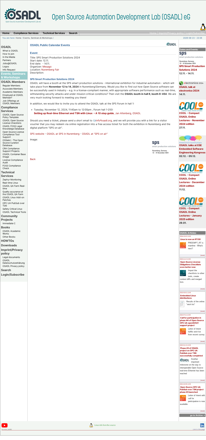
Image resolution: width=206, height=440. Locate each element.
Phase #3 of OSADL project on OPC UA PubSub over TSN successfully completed (191, 352)
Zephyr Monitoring (12, 179)
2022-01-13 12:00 (185, 345)
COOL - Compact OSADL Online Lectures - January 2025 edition (190, 214)
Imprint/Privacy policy (171, 33)
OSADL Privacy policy (13, 266)
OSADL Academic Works (12, 232)
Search (6, 270)
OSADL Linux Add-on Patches (13, 198)
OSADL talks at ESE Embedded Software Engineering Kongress (192, 149)
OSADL (6, 47)
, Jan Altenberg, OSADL (87, 113)
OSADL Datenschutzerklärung (14, 261)
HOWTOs (7, 241)
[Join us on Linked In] (202, 428)
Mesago (47, 66)
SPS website (37, 133)
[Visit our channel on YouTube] (5, 427)
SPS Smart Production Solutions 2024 (192, 68)
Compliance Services (9, 109)
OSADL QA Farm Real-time (14, 187)
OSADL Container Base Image (14, 155)
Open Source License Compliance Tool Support (13, 134)
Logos (6, 66)
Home (153, 33)
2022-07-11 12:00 (185, 315)
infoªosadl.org (104, 120)
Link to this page (199, 429)
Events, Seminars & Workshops (37, 38)
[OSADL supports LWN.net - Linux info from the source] (103, 426)
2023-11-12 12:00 (185, 259)
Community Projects (9, 217)
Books (5, 227)
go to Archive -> (197, 415)
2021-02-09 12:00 (185, 384)
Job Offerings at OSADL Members (11, 102)
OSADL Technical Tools (14, 212)
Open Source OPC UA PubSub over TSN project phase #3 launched (192, 389)
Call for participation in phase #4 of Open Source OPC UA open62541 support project (192, 321)
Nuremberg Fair (50, 69)
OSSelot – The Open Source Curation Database (13, 143)
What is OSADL (10, 50)
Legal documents (11, 257)
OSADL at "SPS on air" (95, 133)
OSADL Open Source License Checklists (13, 121)
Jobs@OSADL (10, 63)
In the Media (9, 57)
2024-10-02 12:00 (185, 236)
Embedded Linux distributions (188, 296)
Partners (7, 60)
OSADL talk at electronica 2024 (189, 88)
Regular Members (11, 85)
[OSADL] (171, 47)
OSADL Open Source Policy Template (13, 115)
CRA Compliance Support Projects (11, 149)
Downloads (9, 245)
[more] (203, 255)
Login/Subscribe (195, 33)
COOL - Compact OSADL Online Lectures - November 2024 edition (192, 118)
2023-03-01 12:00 (185, 292)
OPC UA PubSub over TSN (13, 204)
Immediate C (9, 223)
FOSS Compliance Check (12, 167)
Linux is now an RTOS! (190, 239)
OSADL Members (13, 82)
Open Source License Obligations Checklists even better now (190, 264)
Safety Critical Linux (12, 209)
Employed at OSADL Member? (13, 96)
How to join (8, 54)
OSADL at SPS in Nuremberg (63, 133)
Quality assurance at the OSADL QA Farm (13, 192)
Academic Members (13, 92)
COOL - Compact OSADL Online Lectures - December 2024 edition (192, 180)
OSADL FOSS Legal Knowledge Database (13, 127)
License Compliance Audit (13, 161)
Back (33, 159)
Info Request (9, 69)
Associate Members (13, 88)
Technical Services (7, 174)
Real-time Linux (10, 182)
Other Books (9, 236)
